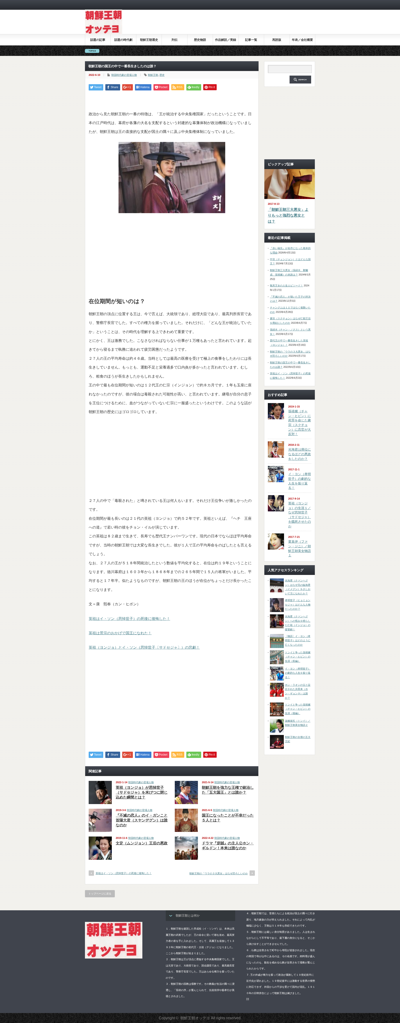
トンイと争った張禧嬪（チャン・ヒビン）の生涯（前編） (297, 656)
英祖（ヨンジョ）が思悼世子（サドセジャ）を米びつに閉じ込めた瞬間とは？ (142, 792)
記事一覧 (251, 40)
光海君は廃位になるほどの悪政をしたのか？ (299, 454)
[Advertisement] (231, 25)
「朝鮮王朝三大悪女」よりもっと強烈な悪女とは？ (288, 215)
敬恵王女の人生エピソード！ (286, 285)
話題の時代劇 (123, 40)
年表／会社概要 (302, 40)
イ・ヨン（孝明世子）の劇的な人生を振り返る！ (297, 673)
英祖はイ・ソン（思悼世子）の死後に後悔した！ (129, 619)
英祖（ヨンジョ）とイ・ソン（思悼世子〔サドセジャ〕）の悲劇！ (144, 647)
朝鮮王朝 (153, 75)
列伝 (175, 40)
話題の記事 (97, 40)
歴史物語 (200, 40)
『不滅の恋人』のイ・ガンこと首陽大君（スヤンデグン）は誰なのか (142, 820)
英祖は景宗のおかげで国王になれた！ (120, 633)
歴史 (162, 75)
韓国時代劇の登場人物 (124, 75)
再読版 (276, 40)
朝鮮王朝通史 (149, 40)
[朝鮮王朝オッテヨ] (103, 33)
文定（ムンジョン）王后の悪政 (142, 843)
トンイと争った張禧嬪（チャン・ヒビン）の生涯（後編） (297, 709)
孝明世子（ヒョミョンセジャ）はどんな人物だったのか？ (297, 604)
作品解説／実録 (225, 40)
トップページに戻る (99, 893)
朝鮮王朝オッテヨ (195, 1018)
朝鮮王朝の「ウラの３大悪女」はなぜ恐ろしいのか (218, 873)
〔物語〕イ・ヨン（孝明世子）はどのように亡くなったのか (297, 640)
